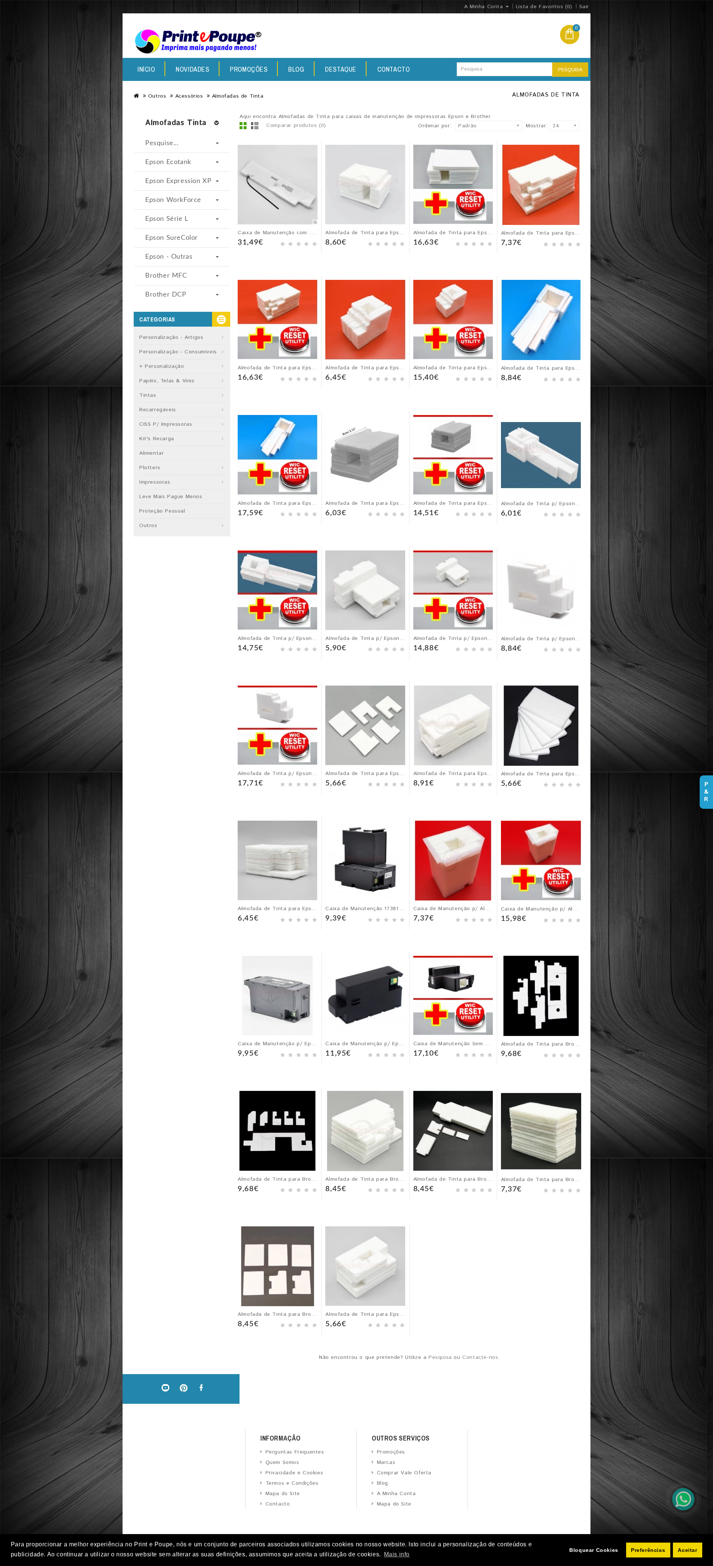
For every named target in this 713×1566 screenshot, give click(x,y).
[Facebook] (202, 1388)
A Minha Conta (396, 1493)
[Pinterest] (184, 1388)
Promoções (248, 69)
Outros (157, 96)
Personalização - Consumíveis (178, 352)
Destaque (340, 69)
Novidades (192, 69)
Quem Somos (282, 1462)
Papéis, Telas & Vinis (167, 381)
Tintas (147, 395)
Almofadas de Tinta (238, 96)
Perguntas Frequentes (295, 1452)
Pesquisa (570, 69)
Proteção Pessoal (162, 511)
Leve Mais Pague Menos (170, 496)
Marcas (386, 1462)
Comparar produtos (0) (296, 125)
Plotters (149, 467)
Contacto (393, 69)
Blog (296, 69)
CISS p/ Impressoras (165, 424)
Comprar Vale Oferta (404, 1473)
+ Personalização (161, 366)
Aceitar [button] (687, 1550)
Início (146, 69)
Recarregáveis (157, 409)
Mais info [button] (397, 1554)
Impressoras (154, 482)
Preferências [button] (648, 1550)
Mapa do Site (283, 1493)
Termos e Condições (292, 1483)
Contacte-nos (480, 1357)
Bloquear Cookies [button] (593, 1550)
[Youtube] (165, 1388)
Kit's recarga (156, 438)
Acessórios (189, 96)
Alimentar (151, 453)
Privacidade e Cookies (294, 1473)
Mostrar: (528, 126)
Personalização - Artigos (171, 337)
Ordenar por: (435, 126)
